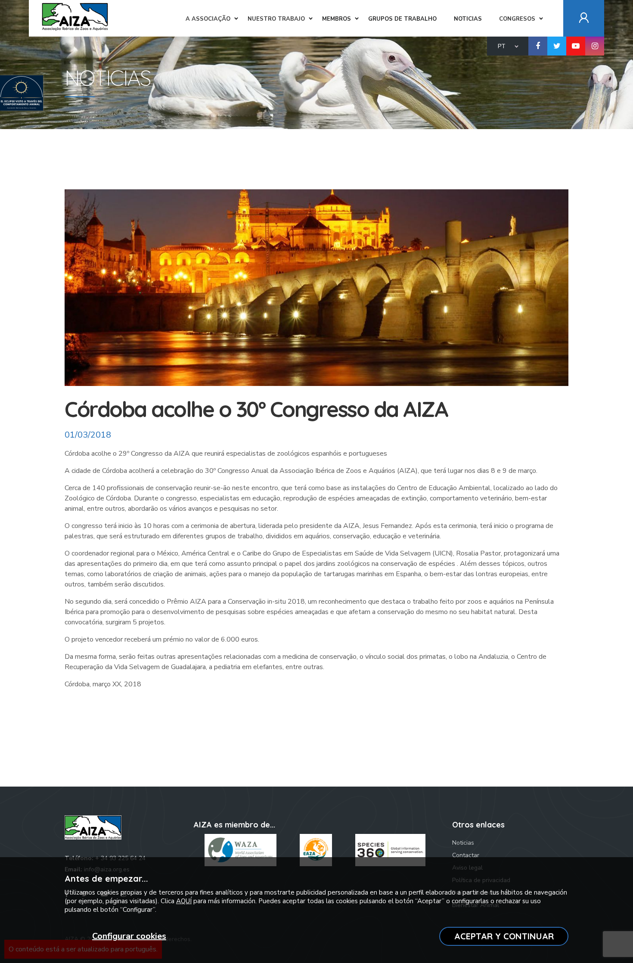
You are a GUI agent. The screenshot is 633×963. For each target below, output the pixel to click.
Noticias (463, 843)
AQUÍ (184, 901)
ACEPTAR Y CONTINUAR (504, 936)
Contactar (465, 855)
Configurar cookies (129, 936)
